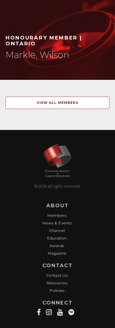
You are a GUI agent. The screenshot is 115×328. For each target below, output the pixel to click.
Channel (57, 230)
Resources (56, 282)
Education (57, 238)
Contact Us (57, 275)
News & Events (56, 222)
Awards (57, 245)
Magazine (56, 253)
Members (56, 215)
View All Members (57, 103)
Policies (56, 290)
